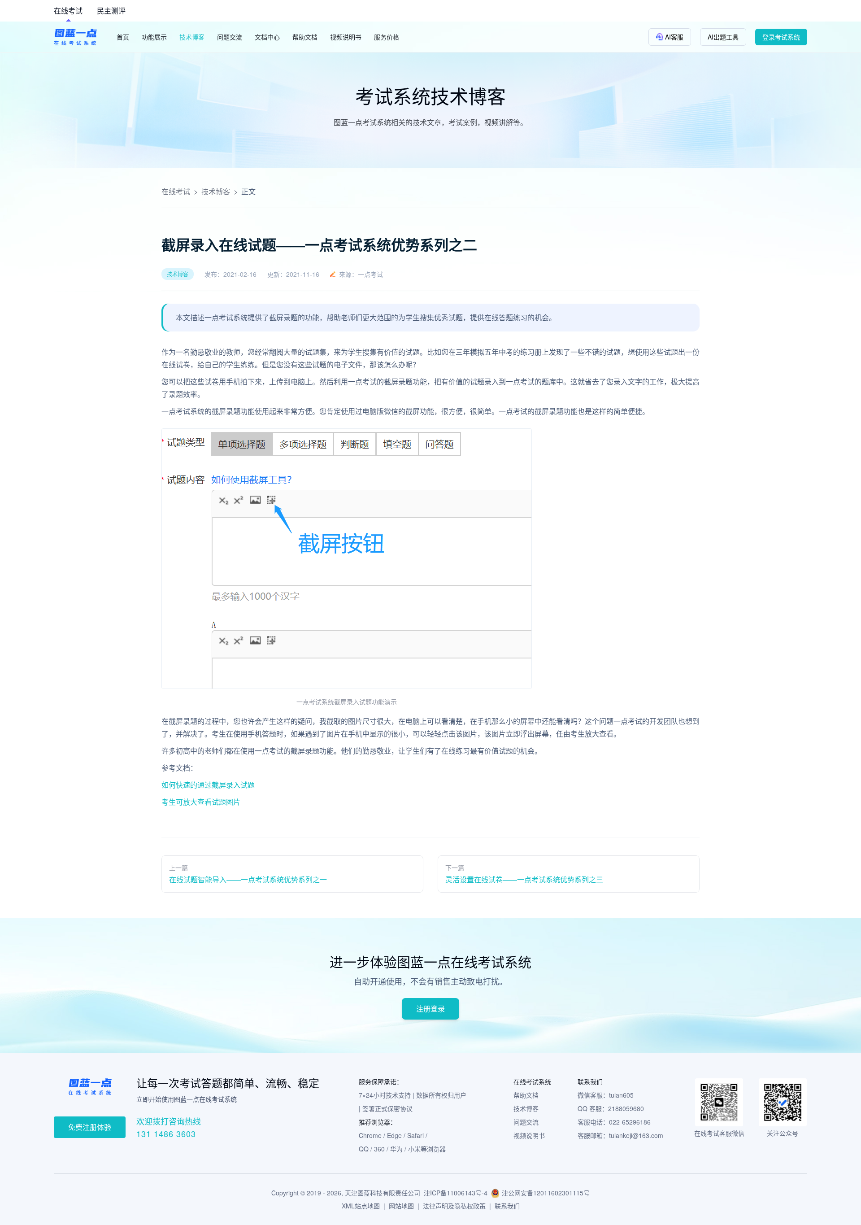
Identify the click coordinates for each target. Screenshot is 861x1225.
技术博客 (215, 191)
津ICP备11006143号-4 (455, 1192)
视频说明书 (529, 1135)
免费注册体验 (89, 1127)
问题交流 (526, 1121)
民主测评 (111, 10)
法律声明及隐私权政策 (454, 1205)
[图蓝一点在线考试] (75, 37)
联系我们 (507, 1205)
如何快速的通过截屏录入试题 (208, 785)
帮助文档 (526, 1094)
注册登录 (430, 1008)
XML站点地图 (361, 1205)
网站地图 (401, 1205)
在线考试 (68, 10)
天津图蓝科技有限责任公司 (382, 1192)
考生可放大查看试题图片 (200, 802)
